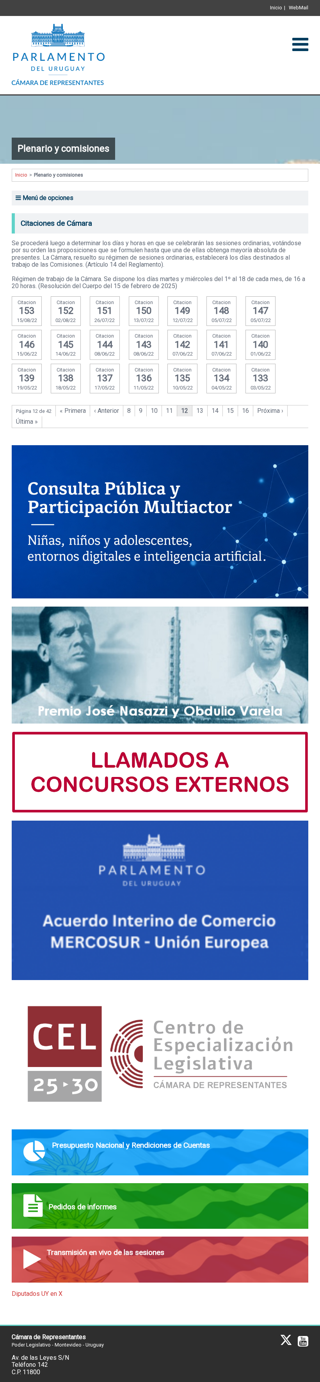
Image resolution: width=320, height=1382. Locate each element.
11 (169, 410)
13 (199, 410)
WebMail (298, 8)
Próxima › (270, 410)
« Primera (73, 410)
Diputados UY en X (37, 1293)
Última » (27, 421)
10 (154, 410)
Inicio (276, 8)
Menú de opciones (47, 198)
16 (245, 410)
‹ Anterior (106, 410)
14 (215, 410)
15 (230, 410)
